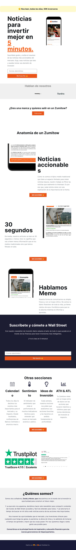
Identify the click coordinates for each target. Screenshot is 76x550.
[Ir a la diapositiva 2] (45, 466)
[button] (41, 457)
